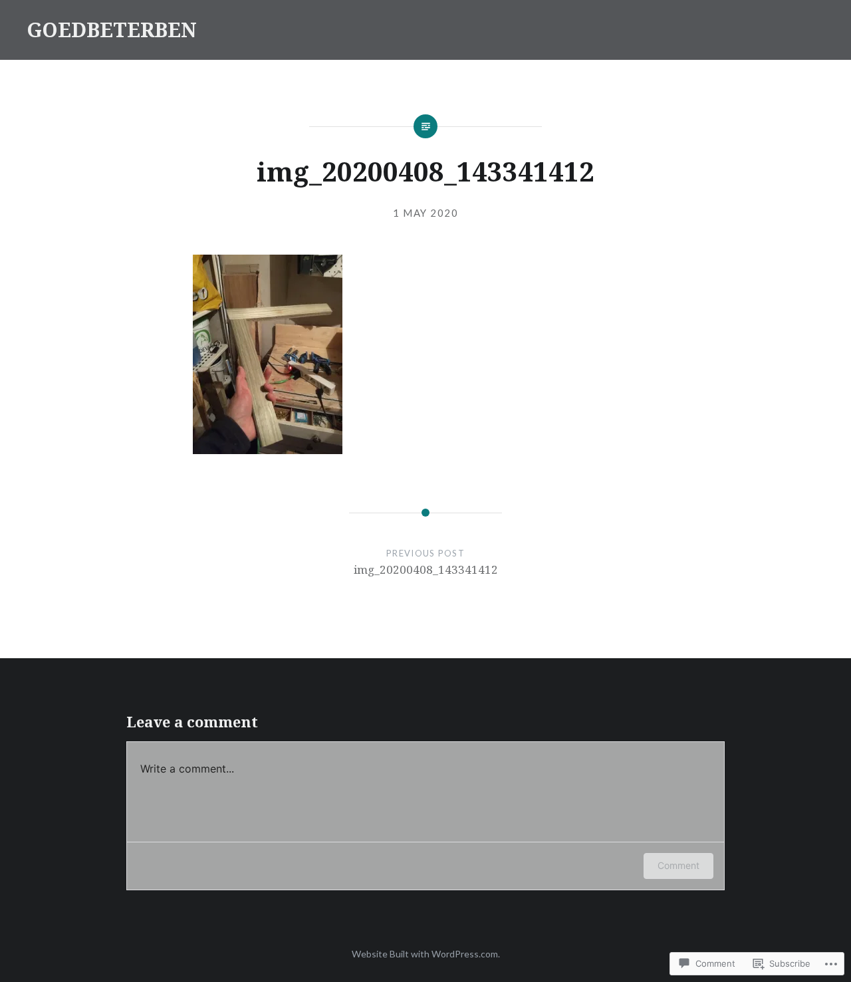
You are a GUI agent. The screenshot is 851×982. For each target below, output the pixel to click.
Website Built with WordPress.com (425, 953)
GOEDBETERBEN (112, 29)
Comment (678, 865)
